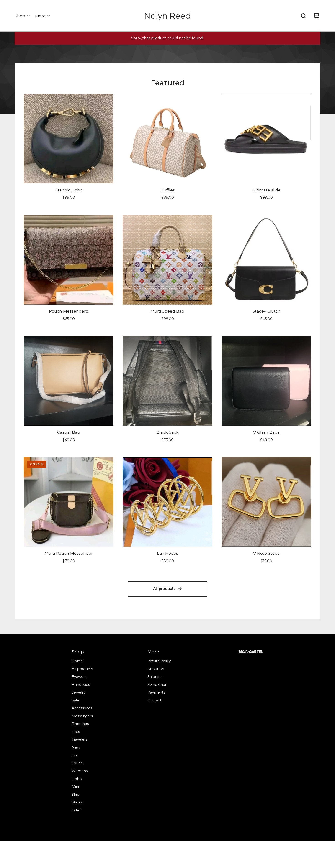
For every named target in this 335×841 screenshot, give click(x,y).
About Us (155, 669)
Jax (74, 755)
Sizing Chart (157, 684)
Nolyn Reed (167, 16)
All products (164, 589)
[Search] (303, 16)
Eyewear (79, 676)
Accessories (82, 708)
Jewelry (78, 692)
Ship (75, 794)
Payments (156, 692)
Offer (76, 810)
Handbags (81, 684)
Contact (154, 700)
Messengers (82, 716)
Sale (75, 700)
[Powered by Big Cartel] (251, 651)
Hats (76, 731)
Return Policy (159, 661)
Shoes (77, 802)
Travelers (79, 739)
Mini (75, 786)
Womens (80, 771)
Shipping (155, 676)
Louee (77, 763)
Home (77, 661)
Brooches (80, 724)
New (76, 747)
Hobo (77, 779)
